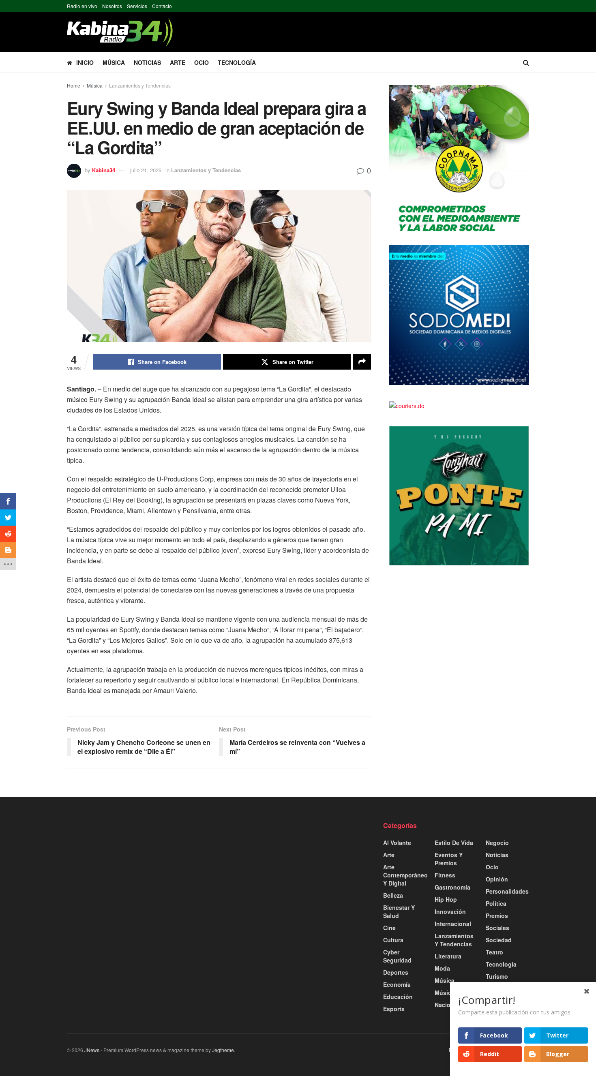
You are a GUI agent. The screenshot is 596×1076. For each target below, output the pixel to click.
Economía (397, 984)
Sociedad (499, 940)
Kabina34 (103, 170)
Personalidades (507, 891)
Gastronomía (452, 887)
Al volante (397, 843)
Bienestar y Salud (399, 911)
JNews (91, 1049)
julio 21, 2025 (145, 170)
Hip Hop (446, 899)
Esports (394, 1009)
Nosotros (112, 5)
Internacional (453, 924)
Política (496, 903)
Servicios (137, 5)
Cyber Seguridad (397, 956)
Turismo (497, 976)
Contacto (162, 5)
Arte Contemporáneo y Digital (405, 875)
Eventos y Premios (449, 859)
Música (114, 62)
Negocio (497, 843)
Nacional (447, 1005)
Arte (177, 62)
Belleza (393, 895)
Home (73, 85)
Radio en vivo (82, 5)
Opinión (497, 879)
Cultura (393, 940)
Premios (497, 915)
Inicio (85, 62)
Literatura (448, 956)
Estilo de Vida (454, 843)
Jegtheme (223, 1049)
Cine (389, 928)
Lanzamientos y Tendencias (140, 85)
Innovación (450, 911)
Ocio (201, 62)
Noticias (147, 62)
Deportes (395, 972)
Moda (442, 968)
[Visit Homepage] (120, 32)
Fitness (445, 875)
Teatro (494, 952)
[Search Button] (526, 62)
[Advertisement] (140, 878)
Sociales (497, 928)
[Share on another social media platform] (362, 362)
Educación (398, 997)
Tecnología (237, 62)
